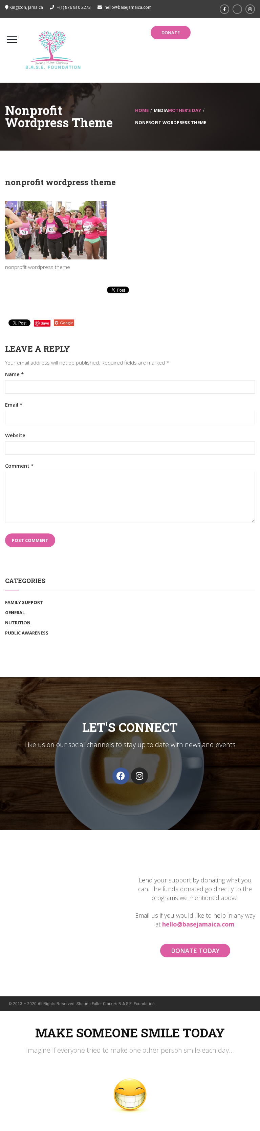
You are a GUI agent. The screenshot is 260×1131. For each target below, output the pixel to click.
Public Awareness (26, 633)
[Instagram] (139, 775)
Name (14, 374)
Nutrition (17, 623)
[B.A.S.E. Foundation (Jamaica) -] (53, 50)
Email (13, 404)
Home (142, 110)
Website (15, 435)
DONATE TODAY (195, 951)
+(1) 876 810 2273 (74, 7)
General (15, 612)
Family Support (24, 602)
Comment (19, 465)
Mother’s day (184, 110)
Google (66, 322)
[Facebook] (120, 775)
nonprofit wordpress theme (60, 182)
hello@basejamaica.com (198, 924)
